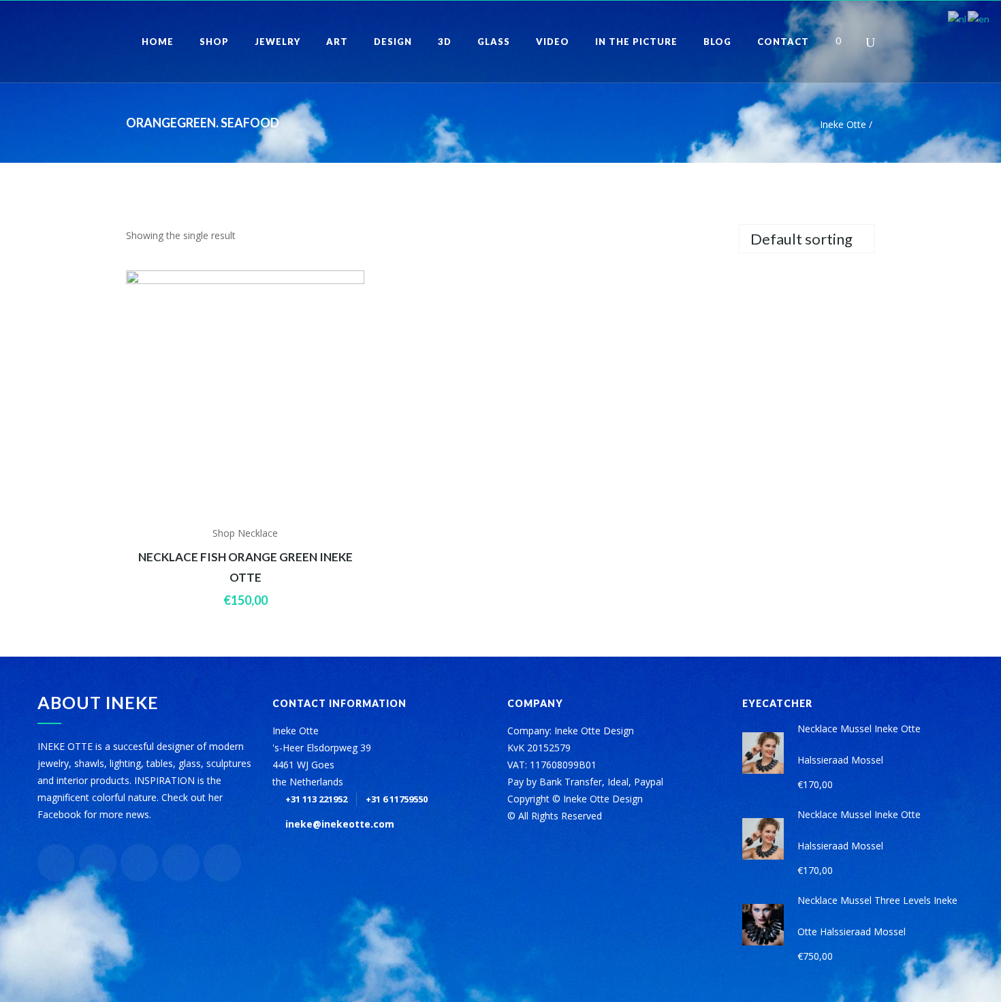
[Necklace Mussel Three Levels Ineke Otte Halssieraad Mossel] (763, 924)
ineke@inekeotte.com (339, 823)
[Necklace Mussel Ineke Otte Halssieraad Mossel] (763, 753)
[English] (979, 18)
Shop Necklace (245, 533)
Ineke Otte (843, 124)
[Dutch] (958, 18)
